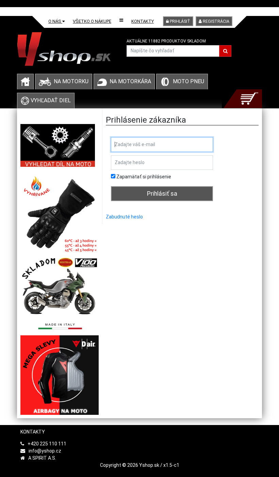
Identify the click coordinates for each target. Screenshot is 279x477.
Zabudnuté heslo (124, 216)
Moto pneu (188, 81)
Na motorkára (130, 81)
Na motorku (71, 81)
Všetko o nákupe (92, 21)
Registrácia (215, 21)
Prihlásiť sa (162, 193)
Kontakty (142, 21)
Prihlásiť (179, 21)
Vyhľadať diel (50, 100)
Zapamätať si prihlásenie (143, 176)
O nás (55, 21)
